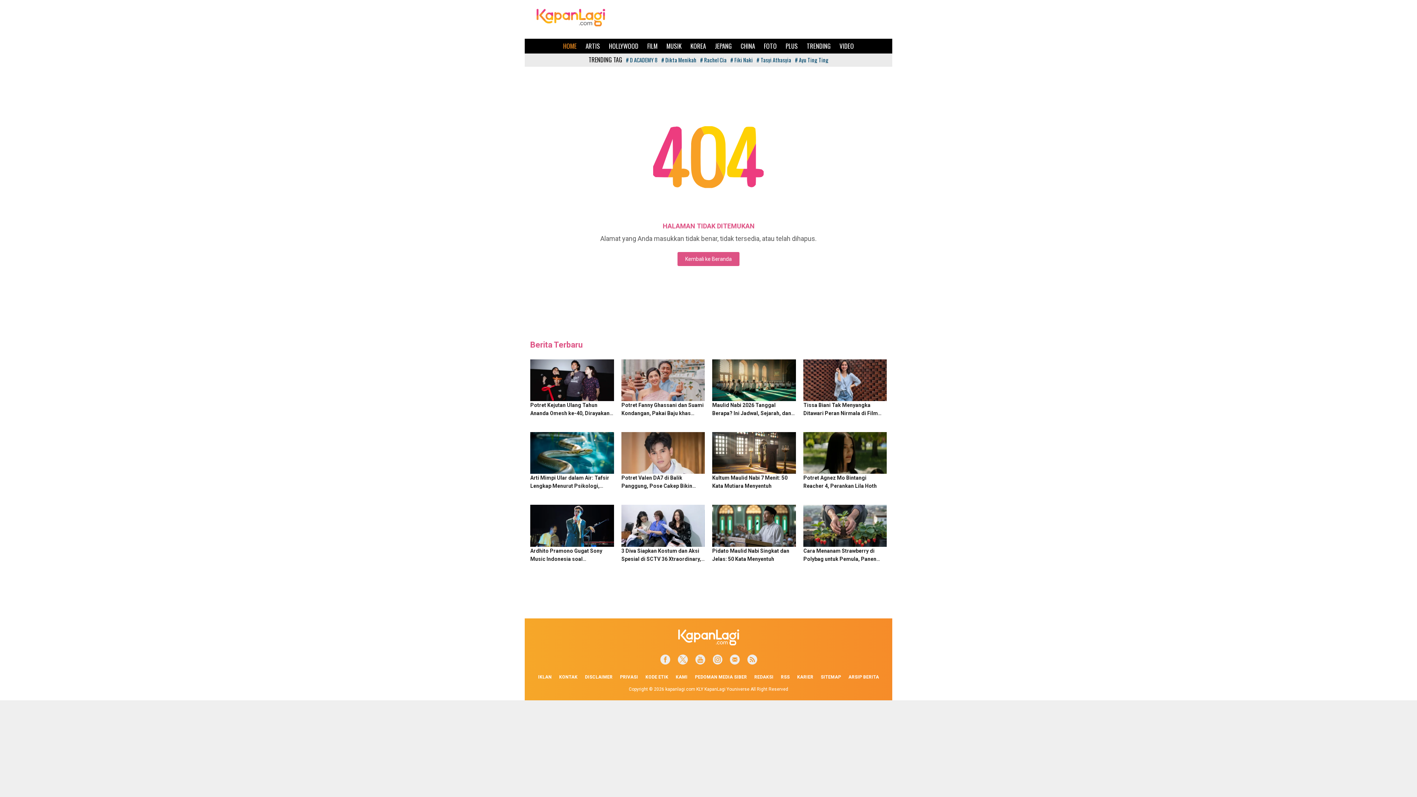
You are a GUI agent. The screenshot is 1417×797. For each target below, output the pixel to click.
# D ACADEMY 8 (642, 59)
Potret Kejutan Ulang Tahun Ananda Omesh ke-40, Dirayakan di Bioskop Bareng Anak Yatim (570, 413)
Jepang (723, 46)
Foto (770, 46)
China (748, 46)
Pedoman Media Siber (721, 677)
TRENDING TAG (605, 59)
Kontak (568, 677)
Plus (792, 46)
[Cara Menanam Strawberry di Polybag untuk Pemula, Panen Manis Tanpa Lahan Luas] (845, 525)
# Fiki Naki (741, 59)
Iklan (545, 677)
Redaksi (763, 677)
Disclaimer (599, 677)
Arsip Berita (863, 677)
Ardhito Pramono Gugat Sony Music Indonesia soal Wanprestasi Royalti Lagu (566, 559)
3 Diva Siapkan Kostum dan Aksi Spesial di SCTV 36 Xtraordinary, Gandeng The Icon (661, 559)
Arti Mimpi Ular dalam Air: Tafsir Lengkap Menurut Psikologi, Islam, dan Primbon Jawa (569, 486)
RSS (785, 677)
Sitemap (831, 677)
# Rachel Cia (713, 59)
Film (652, 46)
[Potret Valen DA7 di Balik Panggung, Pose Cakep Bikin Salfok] (663, 453)
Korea (698, 46)
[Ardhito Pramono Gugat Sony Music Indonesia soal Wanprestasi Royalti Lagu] (572, 525)
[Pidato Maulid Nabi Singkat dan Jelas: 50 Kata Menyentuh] (754, 525)
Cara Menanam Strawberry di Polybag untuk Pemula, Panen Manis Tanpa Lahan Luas (839, 559)
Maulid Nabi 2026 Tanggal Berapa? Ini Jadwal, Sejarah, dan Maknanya (751, 413)
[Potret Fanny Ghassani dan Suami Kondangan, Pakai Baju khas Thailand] (663, 380)
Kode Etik (656, 677)
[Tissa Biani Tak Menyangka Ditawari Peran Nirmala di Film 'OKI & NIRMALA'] (845, 380)
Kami (681, 677)
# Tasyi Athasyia (773, 59)
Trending (819, 46)
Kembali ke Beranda (708, 259)
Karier (805, 677)
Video (846, 46)
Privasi (629, 677)
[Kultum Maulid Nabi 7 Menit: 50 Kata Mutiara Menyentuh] (754, 453)
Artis (593, 46)
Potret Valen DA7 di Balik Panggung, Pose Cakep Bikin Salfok (656, 486)
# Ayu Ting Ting (811, 59)
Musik (674, 46)
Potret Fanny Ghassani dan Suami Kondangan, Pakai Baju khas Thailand (662, 413)
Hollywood (623, 46)
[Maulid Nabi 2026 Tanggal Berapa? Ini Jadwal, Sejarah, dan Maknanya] (754, 380)
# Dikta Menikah (678, 59)
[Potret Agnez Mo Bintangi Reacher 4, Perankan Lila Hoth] (845, 453)
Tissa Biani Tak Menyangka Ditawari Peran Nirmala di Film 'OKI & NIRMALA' (840, 413)
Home (570, 46)
